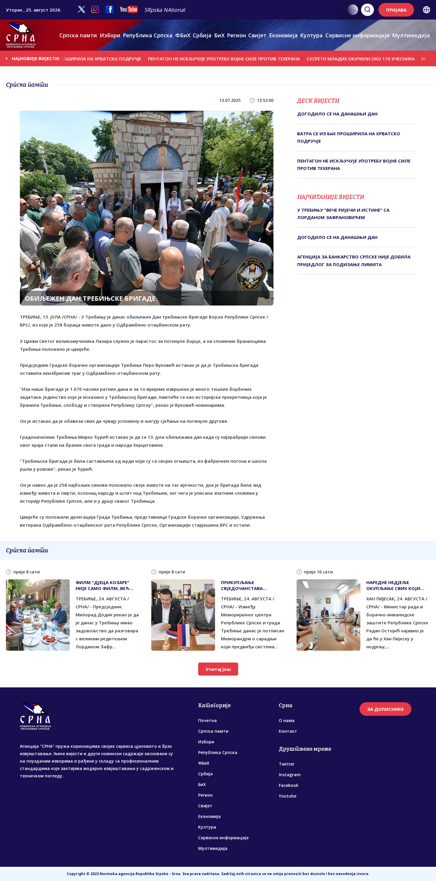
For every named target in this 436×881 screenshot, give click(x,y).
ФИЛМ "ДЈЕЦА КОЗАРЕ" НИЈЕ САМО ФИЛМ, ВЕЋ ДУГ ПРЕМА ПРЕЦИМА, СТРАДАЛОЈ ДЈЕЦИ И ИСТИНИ (102, 585)
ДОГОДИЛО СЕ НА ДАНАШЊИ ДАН (337, 114)
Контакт (288, 731)
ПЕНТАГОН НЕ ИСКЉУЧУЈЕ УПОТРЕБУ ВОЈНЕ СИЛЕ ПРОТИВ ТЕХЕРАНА (201, 59)
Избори (110, 35)
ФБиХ (182, 35)
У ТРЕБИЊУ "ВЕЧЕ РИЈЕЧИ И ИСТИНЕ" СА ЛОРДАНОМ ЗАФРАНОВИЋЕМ (343, 214)
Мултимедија (411, 35)
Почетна (207, 720)
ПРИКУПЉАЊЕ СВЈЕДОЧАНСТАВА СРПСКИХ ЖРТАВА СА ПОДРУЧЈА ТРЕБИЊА (245, 585)
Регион (236, 35)
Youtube (287, 796)
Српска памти (78, 35)
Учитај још (218, 669)
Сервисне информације (357, 35)
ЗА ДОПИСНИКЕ (385, 709)
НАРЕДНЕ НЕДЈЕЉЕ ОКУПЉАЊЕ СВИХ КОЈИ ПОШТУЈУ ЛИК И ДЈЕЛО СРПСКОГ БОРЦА (393, 585)
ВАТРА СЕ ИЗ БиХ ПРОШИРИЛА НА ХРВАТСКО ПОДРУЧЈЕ (348, 137)
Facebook (288, 785)
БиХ (219, 35)
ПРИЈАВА (396, 10)
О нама (287, 720)
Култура (311, 35)
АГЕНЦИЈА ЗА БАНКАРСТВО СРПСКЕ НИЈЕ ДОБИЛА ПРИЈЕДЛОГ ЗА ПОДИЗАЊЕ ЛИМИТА (353, 260)
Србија (202, 35)
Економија (283, 35)
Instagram (290, 774)
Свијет (257, 35)
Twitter (287, 764)
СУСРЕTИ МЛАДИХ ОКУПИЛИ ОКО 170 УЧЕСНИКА (338, 59)
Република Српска (148, 35)
